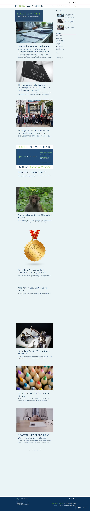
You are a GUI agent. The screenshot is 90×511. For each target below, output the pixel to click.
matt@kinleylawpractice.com (23, 504)
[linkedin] (71, 2)
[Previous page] (29, 450)
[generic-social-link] (75, 2)
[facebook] (69, 2)
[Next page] (40, 450)
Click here (56, 505)
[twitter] (73, 2)
